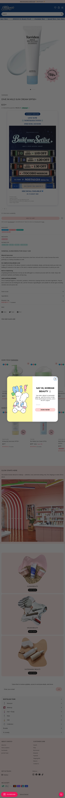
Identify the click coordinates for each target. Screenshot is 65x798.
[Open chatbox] (61, 794)
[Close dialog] (55, 379)
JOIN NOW (45, 410)
